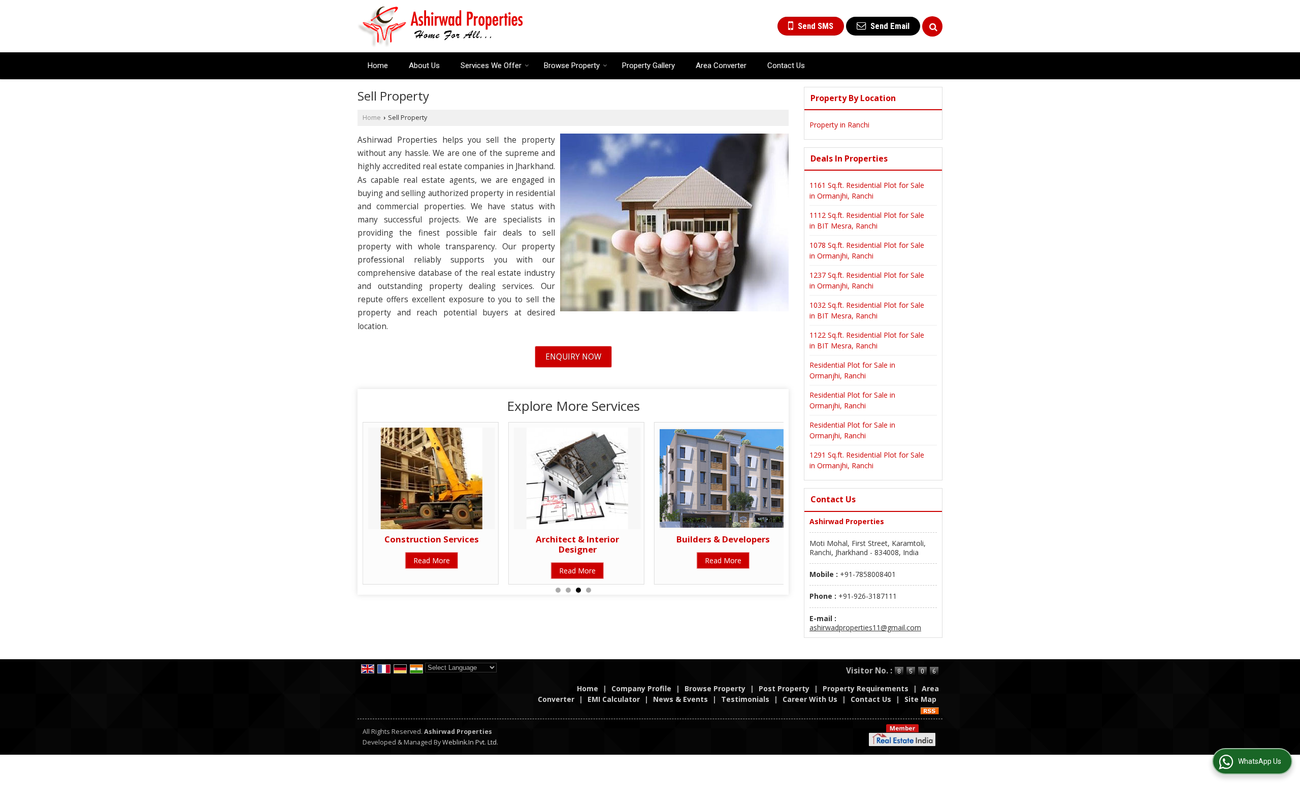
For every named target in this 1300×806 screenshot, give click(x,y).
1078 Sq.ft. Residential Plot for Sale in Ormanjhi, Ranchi (866, 250)
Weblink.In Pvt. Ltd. (470, 742)
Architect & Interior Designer (577, 544)
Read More (431, 560)
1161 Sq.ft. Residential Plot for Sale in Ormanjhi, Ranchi (866, 190)
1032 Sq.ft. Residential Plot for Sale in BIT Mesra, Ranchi (866, 310)
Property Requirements (865, 688)
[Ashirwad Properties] (441, 26)
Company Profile (641, 688)
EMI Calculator (614, 699)
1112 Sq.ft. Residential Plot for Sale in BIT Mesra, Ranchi (866, 220)
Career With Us (810, 699)
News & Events (680, 699)
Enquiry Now (573, 356)
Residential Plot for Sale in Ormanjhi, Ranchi (852, 370)
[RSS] (930, 710)
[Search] (932, 26)
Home (378, 65)
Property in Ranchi (839, 125)
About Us (424, 65)
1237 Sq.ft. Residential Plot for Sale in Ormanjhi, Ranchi (866, 280)
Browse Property (572, 65)
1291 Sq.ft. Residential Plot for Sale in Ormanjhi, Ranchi (866, 460)
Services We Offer (491, 65)
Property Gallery (648, 65)
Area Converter (721, 65)
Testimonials (745, 699)
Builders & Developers (723, 539)
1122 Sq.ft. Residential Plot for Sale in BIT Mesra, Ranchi (866, 340)
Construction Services (431, 539)
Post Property (784, 688)
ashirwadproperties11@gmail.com (865, 627)
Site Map (920, 699)
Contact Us (786, 65)
